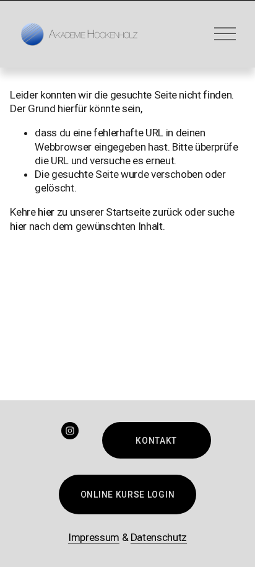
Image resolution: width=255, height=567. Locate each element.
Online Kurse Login (127, 494)
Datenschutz (159, 537)
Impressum (93, 537)
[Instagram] (70, 430)
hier (46, 212)
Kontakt (156, 441)
